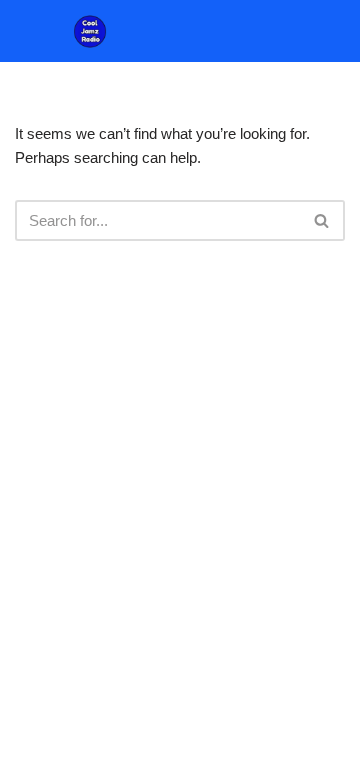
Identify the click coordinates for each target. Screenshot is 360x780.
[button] (346, 31)
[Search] (322, 220)
